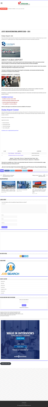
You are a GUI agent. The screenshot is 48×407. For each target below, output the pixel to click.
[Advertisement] (24, 19)
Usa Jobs (2, 293)
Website (3, 222)
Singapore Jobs (3, 289)
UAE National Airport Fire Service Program (15, 155)
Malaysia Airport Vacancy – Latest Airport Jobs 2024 (38, 175)
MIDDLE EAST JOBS (6, 363)
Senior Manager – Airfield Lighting (14, 153)
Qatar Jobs (3, 285)
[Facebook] (23, 256)
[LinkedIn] (27, 256)
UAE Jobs (2, 283)
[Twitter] (25, 256)
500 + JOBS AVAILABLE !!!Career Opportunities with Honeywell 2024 (39, 191)
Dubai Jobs (3, 281)
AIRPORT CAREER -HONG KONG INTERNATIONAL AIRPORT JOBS (8, 190)
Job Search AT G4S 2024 (22, 189)
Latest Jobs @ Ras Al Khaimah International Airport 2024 (8, 175)
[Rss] (21, 256)
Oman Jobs (3, 291)
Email (2, 218)
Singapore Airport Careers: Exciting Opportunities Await (10, 312)
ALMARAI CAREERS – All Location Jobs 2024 (16, 8)
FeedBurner (26, 307)
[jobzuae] (24, 3)
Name (3, 214)
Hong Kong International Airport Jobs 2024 (8, 314)
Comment (4, 203)
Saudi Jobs (3, 287)
